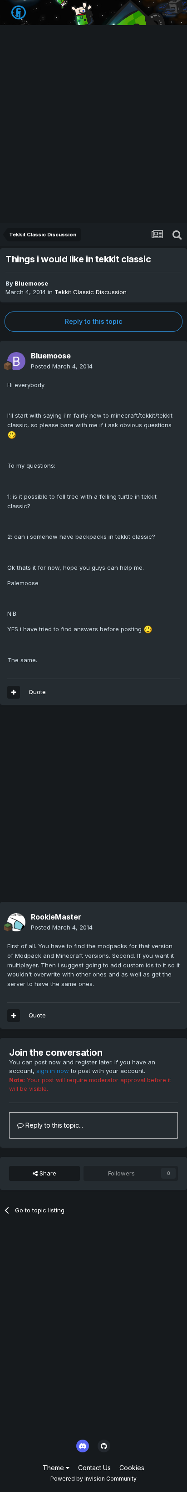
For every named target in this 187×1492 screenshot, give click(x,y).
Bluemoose (31, 283)
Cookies (131, 1468)
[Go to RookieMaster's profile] (16, 922)
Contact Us (94, 1468)
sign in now (52, 1070)
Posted (62, 366)
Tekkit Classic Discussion (90, 292)
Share (47, 1173)
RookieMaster (56, 916)
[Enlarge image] (11, 434)
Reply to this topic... (53, 1125)
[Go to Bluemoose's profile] (16, 361)
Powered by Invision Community (93, 1478)
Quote (37, 691)
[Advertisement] (93, 125)
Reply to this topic (93, 321)
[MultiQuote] (13, 692)
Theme (54, 1468)
